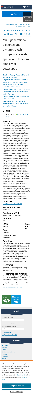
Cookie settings (22, 375)
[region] (16, 378)
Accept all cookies (16, 386)
